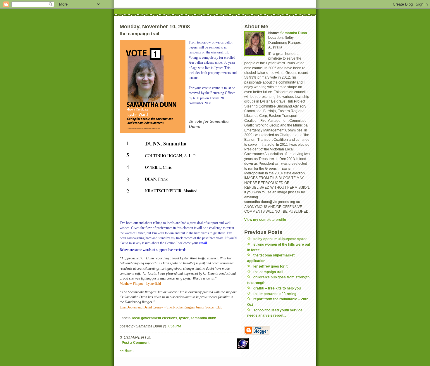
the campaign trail (268, 272)
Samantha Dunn (293, 33)
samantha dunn (203, 318)
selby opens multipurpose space (280, 239)
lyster (184, 318)
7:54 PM (174, 326)
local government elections (154, 318)
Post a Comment (135, 342)
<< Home (127, 351)
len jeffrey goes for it (270, 266)
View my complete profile (265, 219)
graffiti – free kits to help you (277, 288)
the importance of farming (274, 294)
